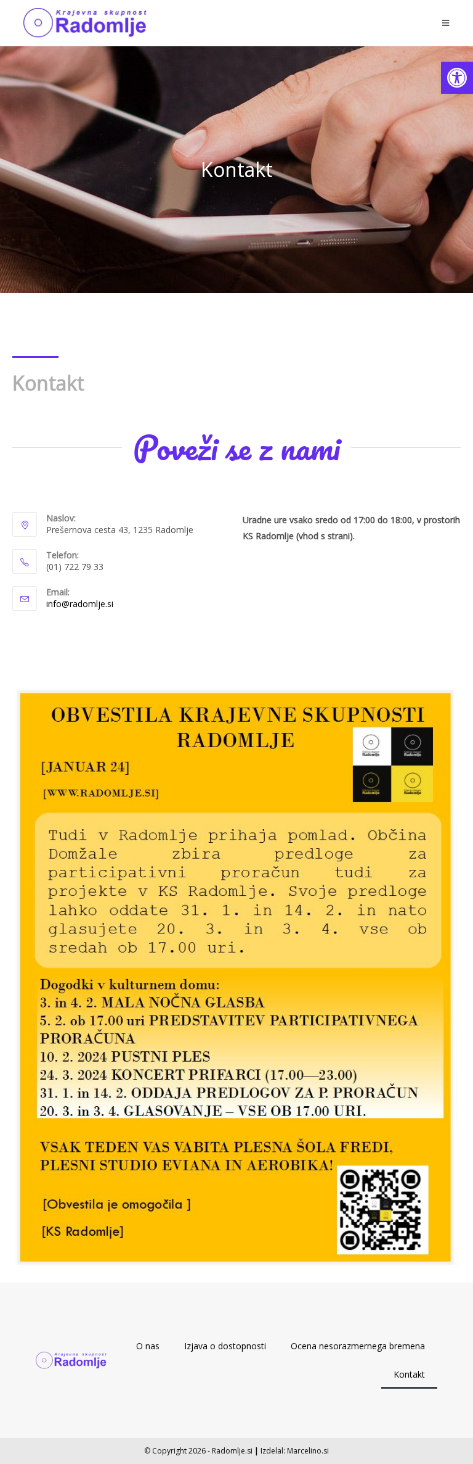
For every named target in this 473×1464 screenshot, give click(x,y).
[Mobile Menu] (446, 22)
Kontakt (409, 1374)
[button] (457, 78)
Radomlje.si (232, 1450)
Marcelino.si (308, 1450)
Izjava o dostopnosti (225, 1346)
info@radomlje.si (79, 604)
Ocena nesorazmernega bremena (358, 1346)
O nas (148, 1346)
